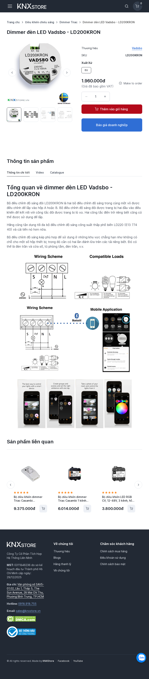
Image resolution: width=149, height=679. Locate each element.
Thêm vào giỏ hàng (114, 109)
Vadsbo (137, 48)
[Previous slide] (12, 72)
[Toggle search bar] (126, 6)
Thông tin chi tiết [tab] (18, 172)
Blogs (57, 557)
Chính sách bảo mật (112, 564)
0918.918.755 (27, 603)
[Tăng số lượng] (105, 96)
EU (86, 70)
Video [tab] (40, 172)
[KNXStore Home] (32, 6)
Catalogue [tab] (57, 172)
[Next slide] (67, 72)
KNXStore (49, 660)
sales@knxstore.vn (28, 610)
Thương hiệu (62, 551)
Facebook (64, 660)
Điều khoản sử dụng (113, 557)
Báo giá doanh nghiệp (112, 125)
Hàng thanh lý (62, 564)
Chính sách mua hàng (113, 551)
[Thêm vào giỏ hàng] (43, 508)
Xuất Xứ (86, 62)
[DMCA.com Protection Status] (21, 619)
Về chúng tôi (62, 570)
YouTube (78, 660)
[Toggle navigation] (10, 6)
